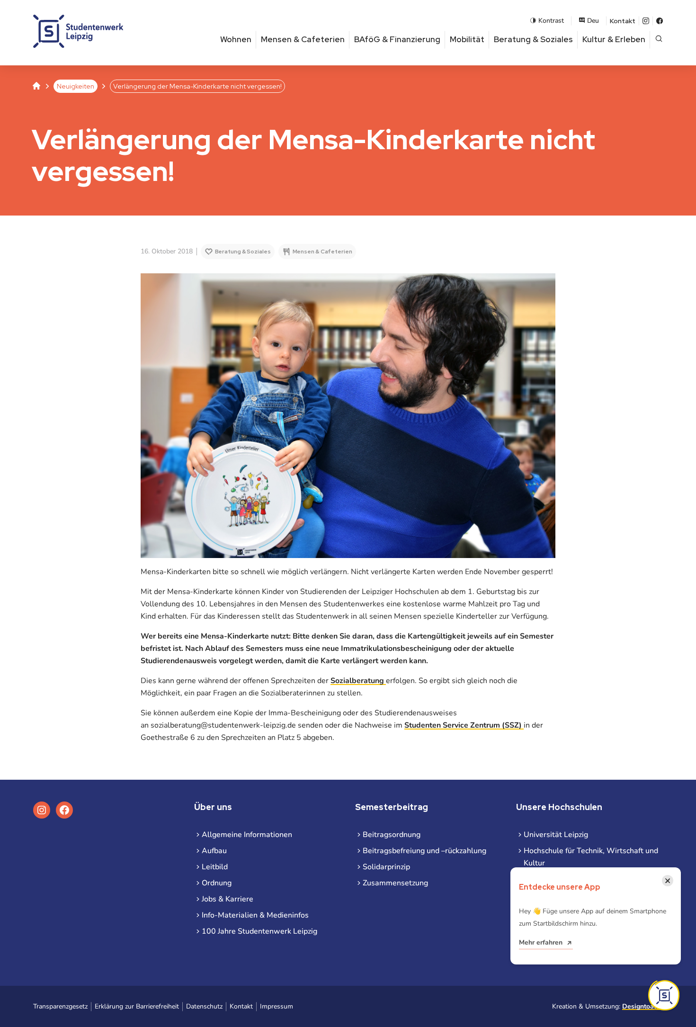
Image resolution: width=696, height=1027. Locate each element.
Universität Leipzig (556, 834)
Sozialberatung (358, 681)
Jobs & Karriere (227, 899)
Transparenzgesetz (60, 1006)
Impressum (276, 1006)
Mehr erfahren (540, 942)
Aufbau (214, 851)
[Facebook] (659, 21)
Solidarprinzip (386, 867)
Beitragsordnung (391, 834)
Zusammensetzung (395, 883)
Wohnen (235, 39)
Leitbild (215, 867)
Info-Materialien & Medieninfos (255, 915)
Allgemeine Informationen (247, 834)
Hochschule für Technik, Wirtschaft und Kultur (591, 857)
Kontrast (551, 20)
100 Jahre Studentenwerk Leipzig (259, 931)
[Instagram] (645, 21)
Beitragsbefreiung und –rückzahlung (424, 851)
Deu (593, 20)
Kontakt (622, 21)
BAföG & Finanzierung (397, 39)
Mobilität (467, 39)
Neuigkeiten (75, 86)
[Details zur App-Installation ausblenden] (664, 995)
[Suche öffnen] (659, 39)
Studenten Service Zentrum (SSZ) (464, 725)
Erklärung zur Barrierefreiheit (137, 1006)
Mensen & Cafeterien (303, 39)
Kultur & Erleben (613, 39)
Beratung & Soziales (533, 39)
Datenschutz (204, 1006)
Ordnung (217, 883)
